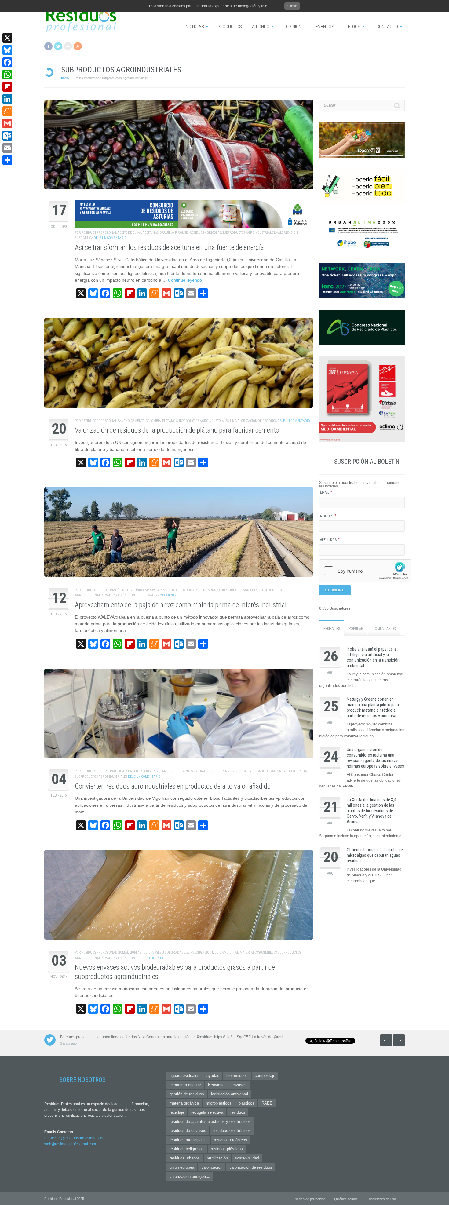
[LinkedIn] (7, 99)
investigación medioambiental (214, 953)
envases (239, 1085)
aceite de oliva (129, 233)
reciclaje (177, 1112)
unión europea (182, 1167)
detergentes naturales (191, 771)
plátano (168, 421)
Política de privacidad (309, 1199)
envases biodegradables (168, 953)
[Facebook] (7, 62)
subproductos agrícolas (239, 590)
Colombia (153, 421)
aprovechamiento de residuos (169, 590)
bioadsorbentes (130, 771)
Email (326, 492)
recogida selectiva (207, 1112)
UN (232, 421)
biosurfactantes (157, 771)
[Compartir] (7, 160)
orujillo (167, 233)
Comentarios (384, 628)
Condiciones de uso (381, 1199)
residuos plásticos (227, 1149)
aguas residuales (184, 1075)
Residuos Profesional (99, 233)
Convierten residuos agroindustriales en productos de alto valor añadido (173, 786)
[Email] (7, 148)
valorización (211, 1167)
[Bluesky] (7, 50)
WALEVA (153, 595)
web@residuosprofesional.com (70, 1144)
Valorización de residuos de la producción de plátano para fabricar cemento (177, 430)
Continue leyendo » (187, 280)
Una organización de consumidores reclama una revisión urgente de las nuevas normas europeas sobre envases (375, 758)
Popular (356, 628)
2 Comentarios (171, 595)
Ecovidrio (216, 1085)
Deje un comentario (110, 238)
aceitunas (150, 233)
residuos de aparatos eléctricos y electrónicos (210, 1121)
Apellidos (330, 540)
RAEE (266, 1103)
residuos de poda (293, 771)
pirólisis (181, 233)
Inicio (65, 78)
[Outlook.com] (7, 136)
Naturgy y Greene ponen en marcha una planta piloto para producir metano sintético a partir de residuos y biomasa (373, 707)
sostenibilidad (247, 1158)
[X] (7, 38)
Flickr (68, 46)
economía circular (185, 1085)
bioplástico (138, 953)
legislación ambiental (229, 1094)
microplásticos (219, 1103)
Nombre (328, 516)
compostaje (265, 1075)
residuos (237, 1112)
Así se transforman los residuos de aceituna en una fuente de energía (169, 247)
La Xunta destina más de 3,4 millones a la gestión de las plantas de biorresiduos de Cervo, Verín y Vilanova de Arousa (371, 810)
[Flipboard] (7, 87)
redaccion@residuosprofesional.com (74, 1138)
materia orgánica (184, 1103)
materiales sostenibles (258, 953)
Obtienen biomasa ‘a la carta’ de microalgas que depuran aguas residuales (375, 855)
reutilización (217, 1158)
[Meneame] (7, 111)
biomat (122, 953)
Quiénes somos (346, 1199)
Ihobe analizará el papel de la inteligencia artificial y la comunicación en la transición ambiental (373, 657)
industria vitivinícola (228, 771)
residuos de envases (188, 1130)
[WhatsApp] (7, 74)
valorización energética (190, 1176)
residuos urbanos (185, 1158)
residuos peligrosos (187, 1149)
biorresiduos (237, 1075)
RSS (78, 46)
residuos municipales (188, 1139)
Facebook (48, 46)
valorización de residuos (256, 421)
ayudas (212, 1075)
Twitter (58, 46)
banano (123, 421)
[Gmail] (7, 123)
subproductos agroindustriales (248, 233)
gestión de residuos (187, 1094)
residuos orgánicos (230, 1139)
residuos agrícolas (205, 233)
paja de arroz (206, 590)
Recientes (331, 628)
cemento (137, 421)
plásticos (246, 1103)
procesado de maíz (262, 771)
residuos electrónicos (232, 1130)
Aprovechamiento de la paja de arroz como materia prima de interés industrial (181, 605)
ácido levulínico (130, 590)
